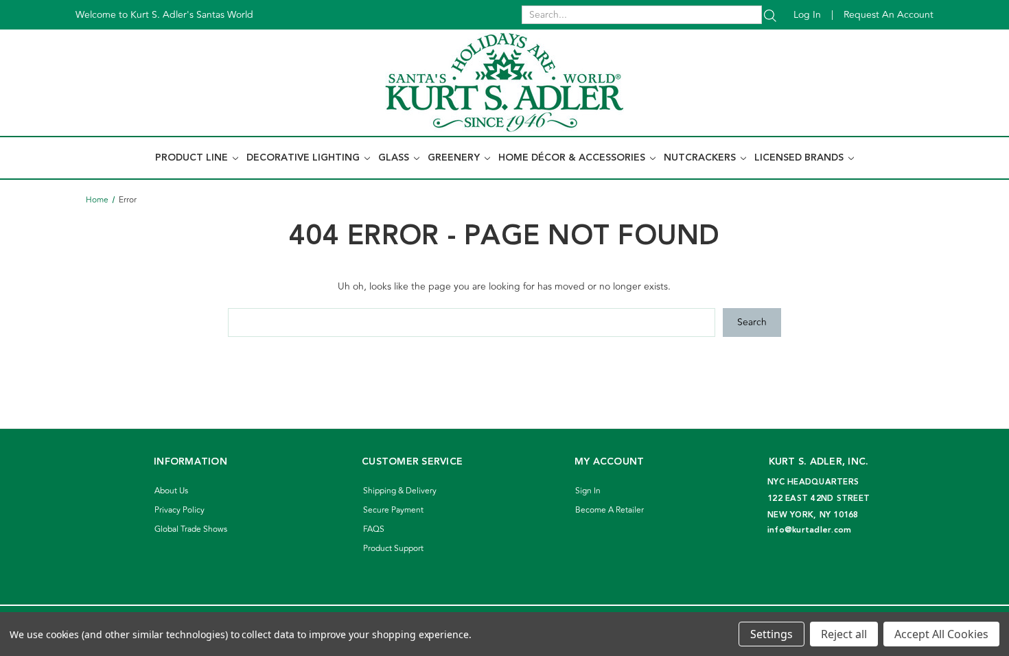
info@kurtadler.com (809, 530)
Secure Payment (393, 510)
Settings (771, 634)
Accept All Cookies (941, 634)
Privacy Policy (179, 510)
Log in (807, 15)
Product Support (393, 548)
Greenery (455, 157)
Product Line (193, 157)
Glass (395, 157)
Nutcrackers (701, 157)
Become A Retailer (609, 510)
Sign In (588, 490)
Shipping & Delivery (400, 490)
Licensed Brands (800, 157)
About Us (171, 490)
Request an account (888, 15)
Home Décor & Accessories (573, 157)
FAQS (373, 529)
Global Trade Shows (190, 529)
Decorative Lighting (304, 157)
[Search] (770, 15)
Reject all (844, 634)
